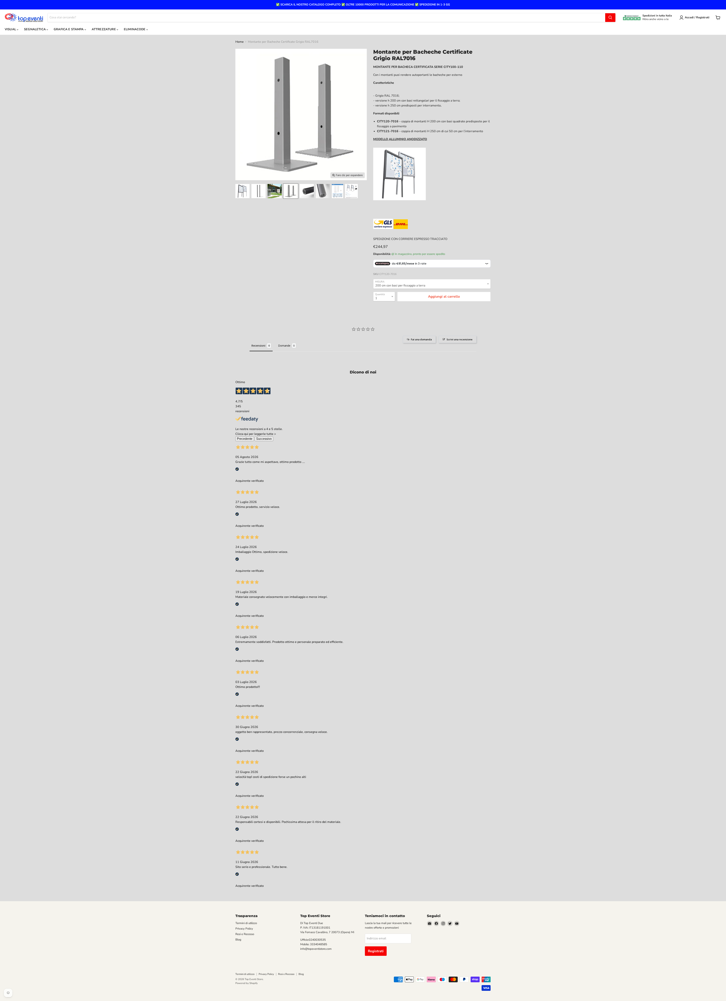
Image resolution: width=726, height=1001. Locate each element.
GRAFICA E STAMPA (69, 29)
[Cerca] (610, 17)
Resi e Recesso (244, 934)
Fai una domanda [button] (421, 339)
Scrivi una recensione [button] (459, 339)
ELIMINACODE (135, 29)
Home (239, 41)
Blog (238, 939)
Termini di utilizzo (246, 923)
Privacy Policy (244, 928)
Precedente (244, 438)
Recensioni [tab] (258, 345)
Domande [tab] (284, 345)
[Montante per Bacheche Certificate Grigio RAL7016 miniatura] (242, 191)
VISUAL (11, 29)
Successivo (264, 438)
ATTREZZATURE (104, 29)
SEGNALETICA (35, 29)
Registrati (376, 951)
